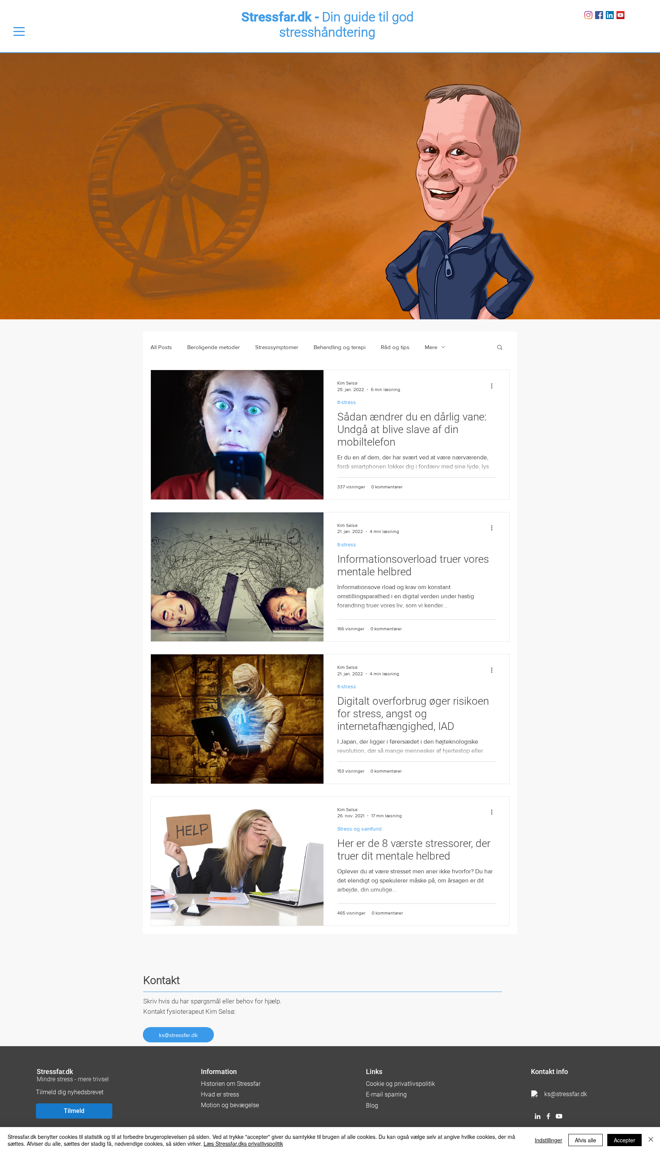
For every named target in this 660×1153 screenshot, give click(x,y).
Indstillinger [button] (548, 1140)
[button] (499, 348)
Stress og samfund (359, 829)
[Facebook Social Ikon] (599, 15)
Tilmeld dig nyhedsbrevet (70, 1092)
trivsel (101, 1079)
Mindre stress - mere (65, 1079)
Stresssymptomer (276, 347)
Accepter (624, 1140)
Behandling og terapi (340, 347)
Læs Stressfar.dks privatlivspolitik (243, 1143)
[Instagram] (588, 15)
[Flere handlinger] (494, 385)
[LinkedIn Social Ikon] (610, 15)
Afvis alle (585, 1140)
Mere (431, 347)
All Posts (161, 347)
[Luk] (650, 1140)
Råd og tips (395, 347)
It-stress (346, 402)
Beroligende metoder (213, 347)
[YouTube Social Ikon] (620, 15)
